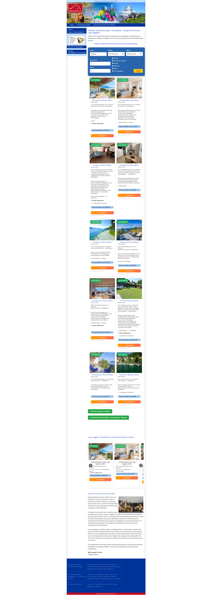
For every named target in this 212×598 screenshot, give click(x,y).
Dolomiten (106, 576)
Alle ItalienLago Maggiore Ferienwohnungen (77, 51)
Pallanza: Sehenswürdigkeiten (76, 32)
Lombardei (90, 578)
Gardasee (90, 574)
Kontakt (110, 593)
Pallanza (70, 29)
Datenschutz (105, 593)
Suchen (138, 71)
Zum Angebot (102, 135)
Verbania (90, 40)
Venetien (103, 578)
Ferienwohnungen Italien (101, 566)
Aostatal (117, 578)
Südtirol (99, 576)
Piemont (97, 578)
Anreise (110, 50)
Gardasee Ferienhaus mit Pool (104, 584)
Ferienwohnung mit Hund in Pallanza (104, 25)
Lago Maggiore (98, 574)
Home (72, 25)
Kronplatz (110, 578)
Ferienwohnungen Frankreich (104, 569)
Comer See (90, 584)
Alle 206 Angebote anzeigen (100, 411)
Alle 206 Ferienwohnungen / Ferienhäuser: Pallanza (108, 417)
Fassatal (93, 576)
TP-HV (114, 593)
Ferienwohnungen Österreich (95, 564)
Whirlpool (116, 66)
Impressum (99, 593)
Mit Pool (115, 63)
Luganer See (108, 574)
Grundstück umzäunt (119, 60)
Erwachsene (93, 60)
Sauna (115, 68)
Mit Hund (116, 58)
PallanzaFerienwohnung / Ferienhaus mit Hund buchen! (74, 40)
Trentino (113, 576)
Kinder (92, 67)
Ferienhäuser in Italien (83, 25)
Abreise (128, 50)
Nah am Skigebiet (118, 71)
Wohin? (92, 50)
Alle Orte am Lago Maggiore (75, 47)
